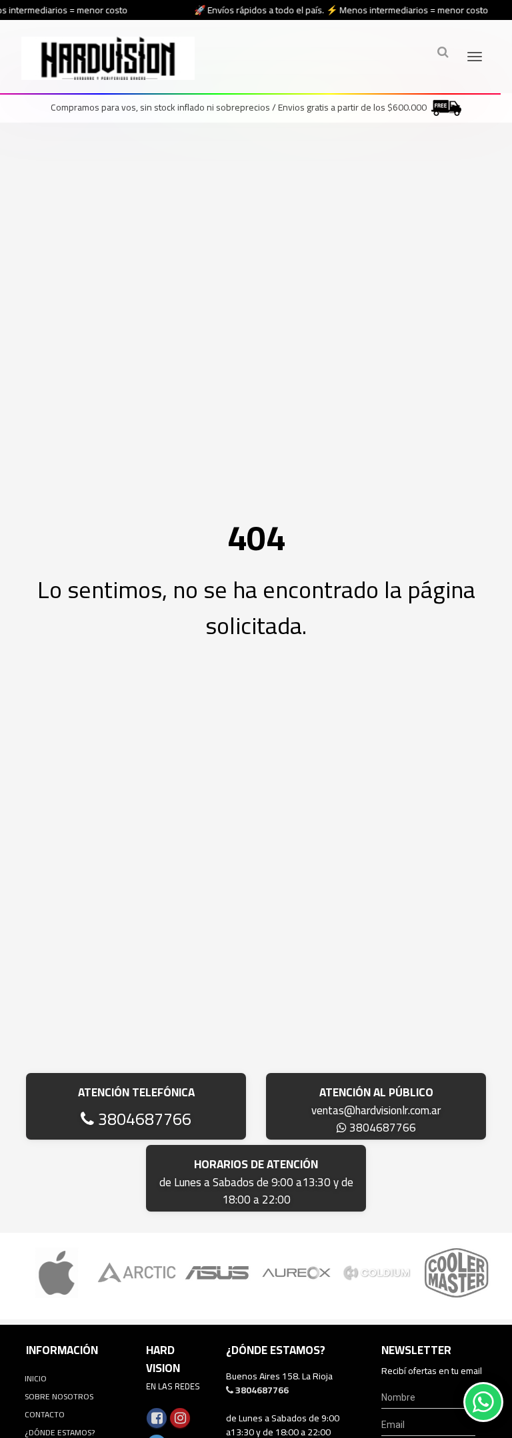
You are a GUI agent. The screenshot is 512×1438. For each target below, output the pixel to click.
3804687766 (142, 1118)
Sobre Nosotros (59, 1396)
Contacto (45, 1414)
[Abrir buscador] (442, 51)
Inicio (36, 1378)
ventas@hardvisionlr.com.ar (376, 1110)
